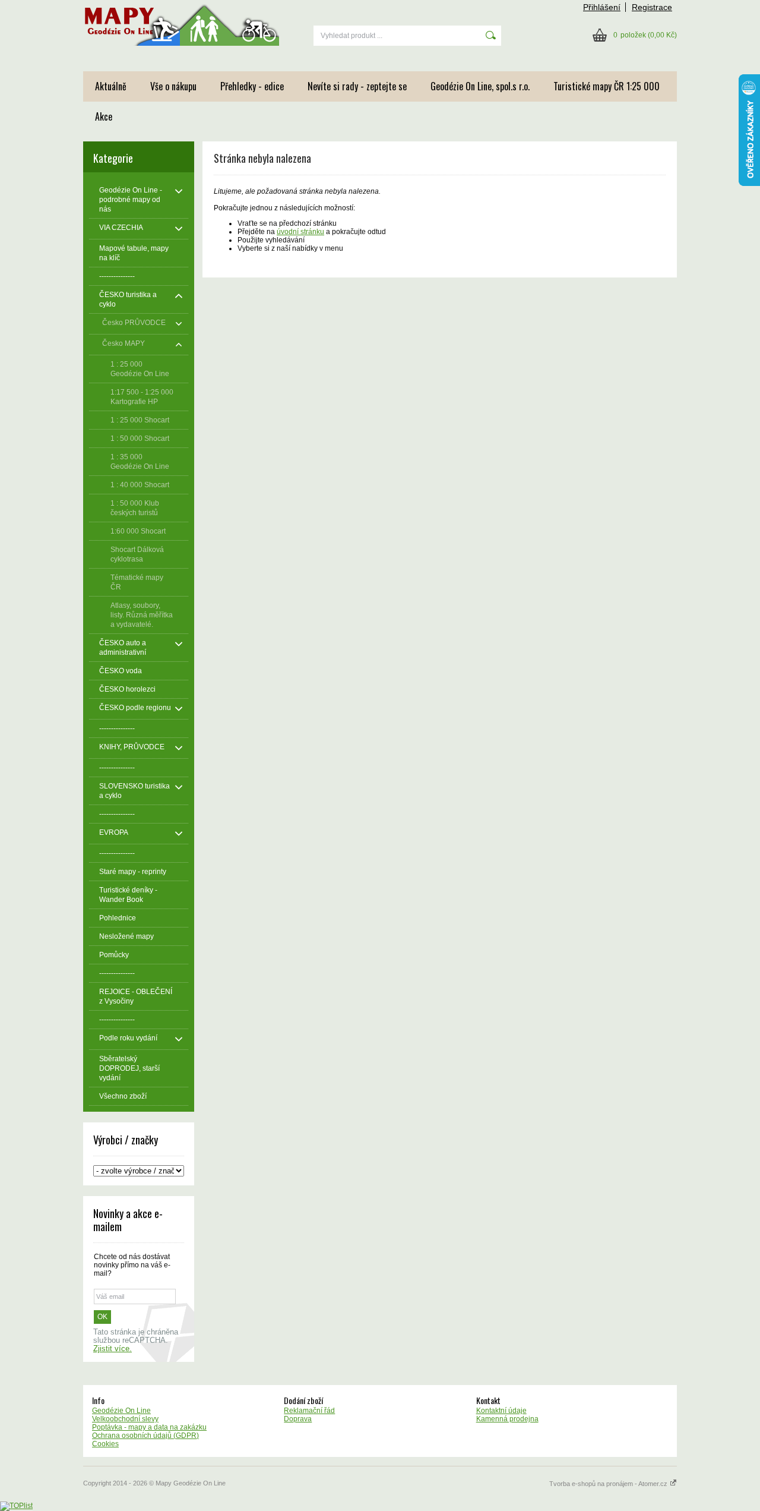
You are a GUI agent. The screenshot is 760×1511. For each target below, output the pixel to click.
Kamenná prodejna (507, 1419)
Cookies (105, 1444)
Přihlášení (601, 7)
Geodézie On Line (121, 1410)
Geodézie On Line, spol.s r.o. (480, 86)
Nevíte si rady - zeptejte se (357, 86)
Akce (103, 116)
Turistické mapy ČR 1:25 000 (606, 86)
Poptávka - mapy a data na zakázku (149, 1427)
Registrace (652, 7)
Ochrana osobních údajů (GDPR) (145, 1435)
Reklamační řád (309, 1410)
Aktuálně (110, 86)
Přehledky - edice (252, 86)
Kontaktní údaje (501, 1410)
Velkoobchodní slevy (125, 1419)
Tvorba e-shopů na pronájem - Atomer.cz (609, 1483)
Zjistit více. (112, 1349)
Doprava (298, 1419)
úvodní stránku (300, 232)
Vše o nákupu (173, 86)
